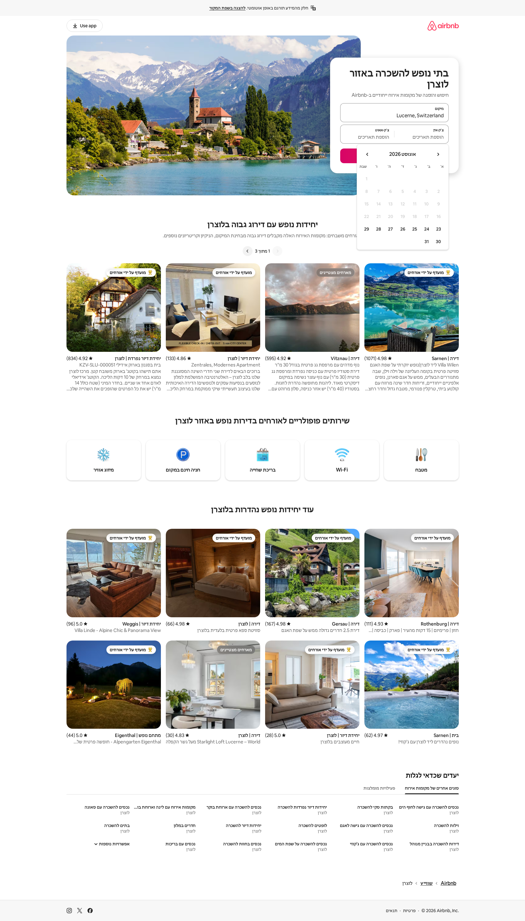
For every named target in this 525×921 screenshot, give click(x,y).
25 (414, 229)
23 (438, 229)
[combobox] (394, 115)
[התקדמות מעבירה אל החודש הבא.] (367, 154)
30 (438, 241)
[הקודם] (277, 251)
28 (378, 229)
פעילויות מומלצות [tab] (379, 788)
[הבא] (248, 251)
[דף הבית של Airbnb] (443, 25)
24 (426, 229)
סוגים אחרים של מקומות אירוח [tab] (432, 788)
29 (366, 229)
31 (426, 241)
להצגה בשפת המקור (227, 8)
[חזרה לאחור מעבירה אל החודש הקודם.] (438, 154)
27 (390, 229)
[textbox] (421, 137)
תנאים (391, 910)
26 (402, 229)
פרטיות (409, 910)
